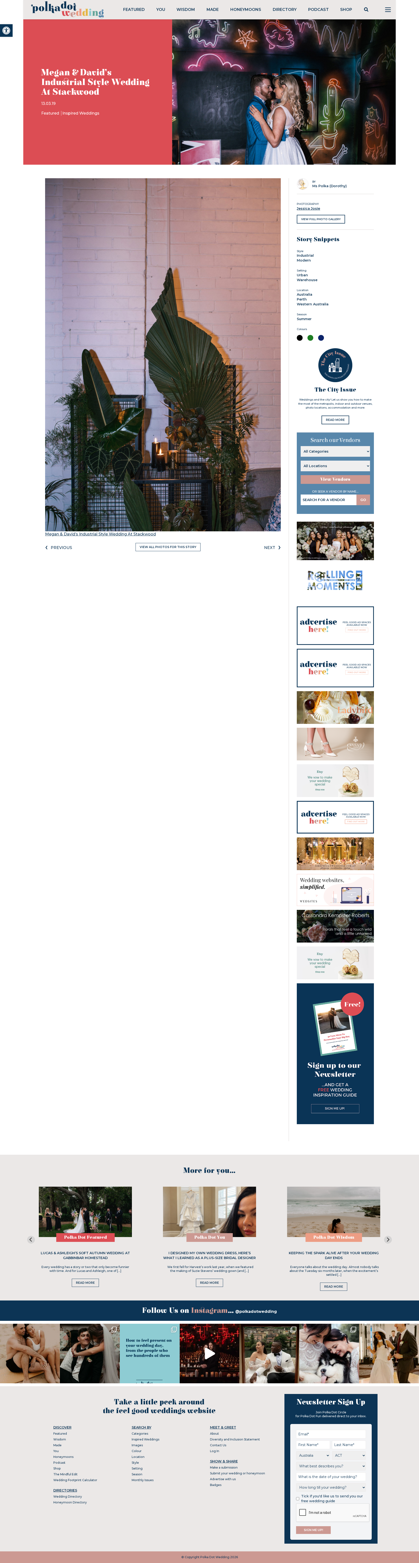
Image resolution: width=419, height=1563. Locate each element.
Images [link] (137, 1445)
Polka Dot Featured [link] (85, 1237)
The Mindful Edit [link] (65, 1474)
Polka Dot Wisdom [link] (333, 1237)
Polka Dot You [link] (209, 1237)
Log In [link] (214, 1451)
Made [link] (213, 9)
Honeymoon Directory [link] (70, 1502)
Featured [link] (134, 9)
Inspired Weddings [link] (80, 113)
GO (363, 500)
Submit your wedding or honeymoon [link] (237, 1473)
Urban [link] (302, 275)
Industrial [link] (305, 255)
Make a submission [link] (224, 1467)
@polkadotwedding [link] (256, 1311)
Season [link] (137, 1474)
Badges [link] (215, 1485)
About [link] (214, 1433)
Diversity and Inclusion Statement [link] (235, 1439)
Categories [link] (140, 1433)
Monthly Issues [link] (142, 1480)
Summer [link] (304, 319)
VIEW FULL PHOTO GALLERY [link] (321, 219)
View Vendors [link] (335, 479)
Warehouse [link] (307, 280)
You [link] (160, 9)
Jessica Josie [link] (308, 208)
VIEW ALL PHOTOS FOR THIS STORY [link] (168, 547)
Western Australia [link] (313, 304)
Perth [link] (302, 299)
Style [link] (135, 1462)
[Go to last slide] (31, 1240)
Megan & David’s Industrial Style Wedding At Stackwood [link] (100, 534)
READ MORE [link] (335, 420)
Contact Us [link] (218, 1445)
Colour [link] (137, 1451)
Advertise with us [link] (223, 1479)
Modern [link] (304, 260)
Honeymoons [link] (245, 9)
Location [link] (138, 1457)
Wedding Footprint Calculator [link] (75, 1480)
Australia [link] (304, 294)
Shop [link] (346, 9)
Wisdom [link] (186, 9)
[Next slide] (388, 1240)
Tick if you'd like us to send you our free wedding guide (332, 1498)
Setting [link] (137, 1468)
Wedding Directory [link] (67, 1496)
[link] (6, 30)
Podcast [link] (318, 9)
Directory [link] (285, 9)
